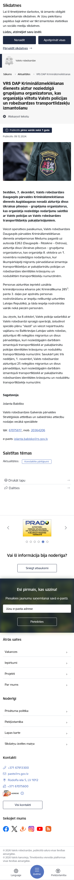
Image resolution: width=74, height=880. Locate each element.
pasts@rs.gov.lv (18, 774)
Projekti (10, 673)
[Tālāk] (66, 527)
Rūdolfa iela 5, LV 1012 (23, 780)
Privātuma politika (16, 711)
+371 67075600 (17, 786)
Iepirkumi (11, 663)
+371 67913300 (18, 768)
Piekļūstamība (14, 722)
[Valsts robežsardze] (36, 65)
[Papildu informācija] (22, 793)
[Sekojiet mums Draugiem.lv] (23, 828)
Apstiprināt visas (54, 40)
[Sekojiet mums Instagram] (31, 829)
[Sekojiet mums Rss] (48, 829)
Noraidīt (19, 40)
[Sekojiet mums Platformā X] (14, 829)
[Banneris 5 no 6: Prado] (37, 528)
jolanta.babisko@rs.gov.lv (31, 439)
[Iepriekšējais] (8, 527)
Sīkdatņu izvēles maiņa (20, 743)
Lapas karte (12, 733)
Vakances (11, 652)
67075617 (15, 430)
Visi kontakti (23, 805)
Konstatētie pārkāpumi (36, 461)
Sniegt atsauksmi (37, 568)
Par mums (11, 684)
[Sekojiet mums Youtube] (40, 828)
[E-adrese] (11, 793)
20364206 (38, 430)
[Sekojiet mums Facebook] (6, 829)
